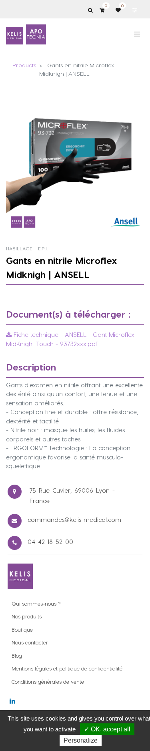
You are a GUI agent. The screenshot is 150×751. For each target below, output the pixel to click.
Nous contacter (30, 642)
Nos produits (27, 616)
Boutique (22, 629)
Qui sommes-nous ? (36, 603)
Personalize (81, 740)
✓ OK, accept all (107, 729)
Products (24, 65)
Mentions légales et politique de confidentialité (67, 668)
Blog (17, 655)
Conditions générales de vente (48, 682)
